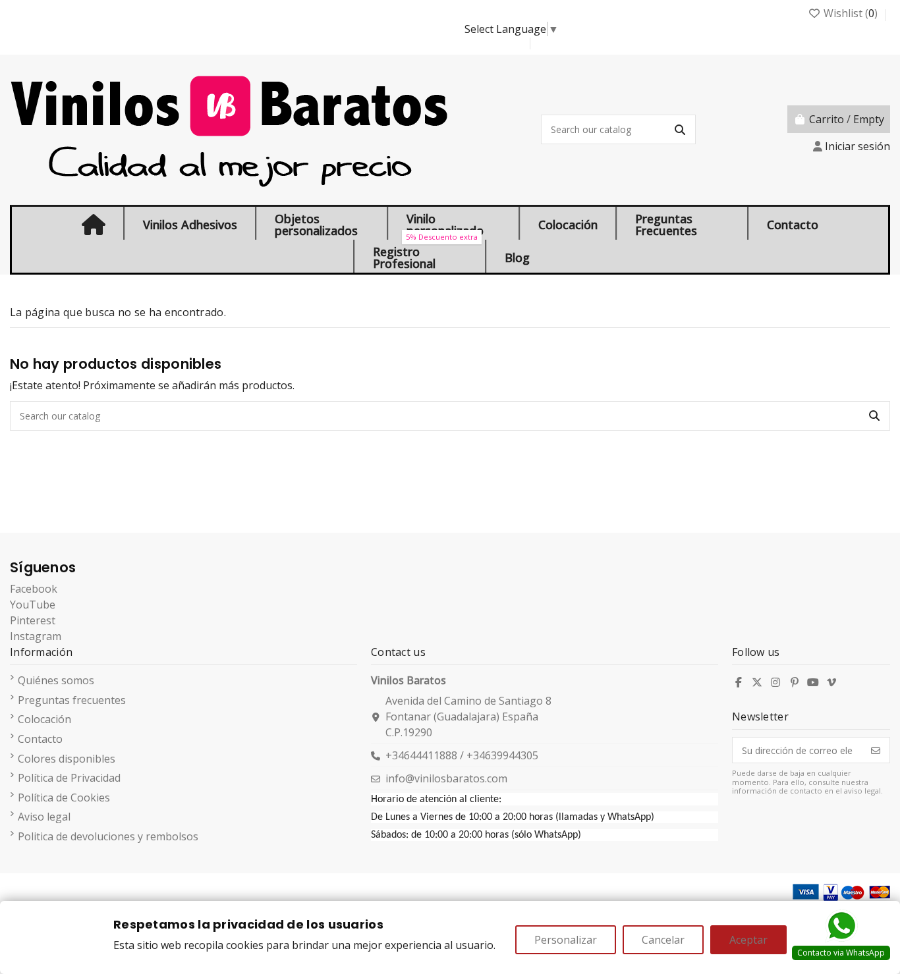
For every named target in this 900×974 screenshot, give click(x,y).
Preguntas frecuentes (72, 700)
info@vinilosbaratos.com (446, 778)
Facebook (33, 589)
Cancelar (663, 940)
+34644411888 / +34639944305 (461, 755)
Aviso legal (44, 816)
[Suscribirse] (875, 750)
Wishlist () (850, 13)
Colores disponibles (66, 758)
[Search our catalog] (680, 129)
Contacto (40, 739)
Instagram (35, 636)
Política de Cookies (64, 797)
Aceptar (748, 940)
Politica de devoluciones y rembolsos (108, 836)
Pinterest (32, 620)
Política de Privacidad (69, 778)
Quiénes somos (56, 680)
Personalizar (565, 940)
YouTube (32, 604)
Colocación (44, 719)
